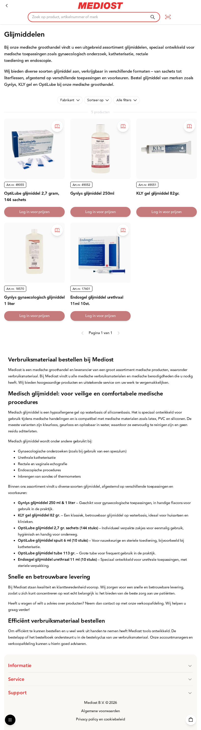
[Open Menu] (10, 720)
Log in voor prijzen (34, 212)
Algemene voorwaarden (100, 711)
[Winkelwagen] (191, 720)
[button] (100, 666)
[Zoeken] (153, 17)
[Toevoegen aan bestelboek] (57, 126)
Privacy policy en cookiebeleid (100, 719)
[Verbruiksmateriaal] (7, 5)
